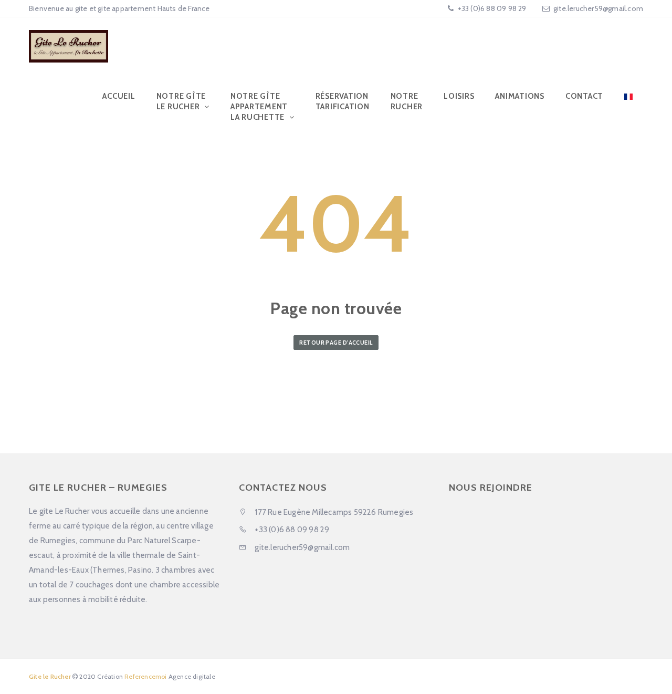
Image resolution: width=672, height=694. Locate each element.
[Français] (628, 96)
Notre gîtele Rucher (181, 101)
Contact (584, 96)
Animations (519, 96)
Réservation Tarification (343, 101)
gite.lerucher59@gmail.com (598, 8)
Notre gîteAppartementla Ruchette (259, 106)
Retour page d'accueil (335, 342)
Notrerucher (407, 101)
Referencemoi (145, 676)
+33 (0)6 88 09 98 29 (491, 8)
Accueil (118, 96)
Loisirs (459, 96)
